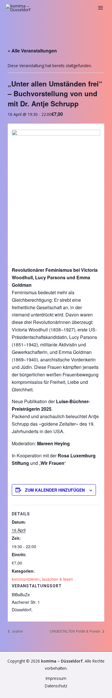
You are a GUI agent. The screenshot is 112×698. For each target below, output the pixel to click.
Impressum (56, 678)
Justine (17, 631)
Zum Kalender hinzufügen (55, 490)
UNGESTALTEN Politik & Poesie (75, 631)
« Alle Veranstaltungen (32, 50)
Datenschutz (56, 685)
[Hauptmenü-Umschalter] (101, 8)
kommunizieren (26, 579)
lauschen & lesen (57, 579)
